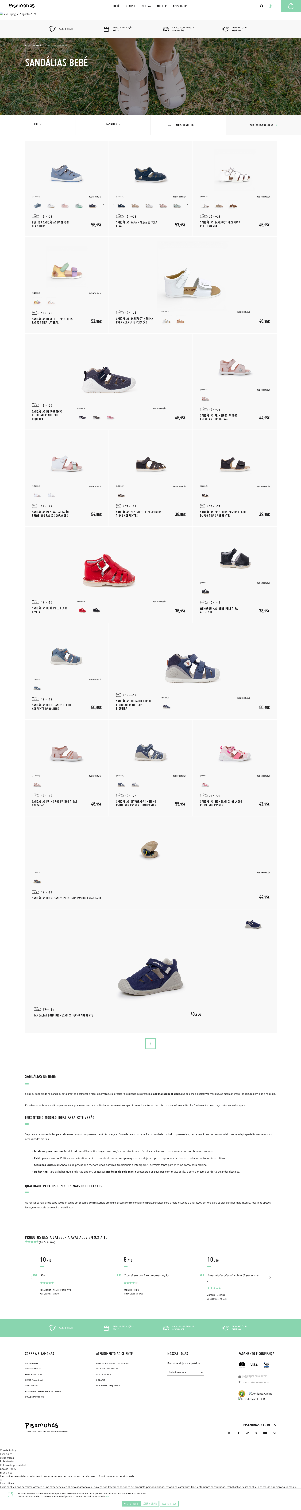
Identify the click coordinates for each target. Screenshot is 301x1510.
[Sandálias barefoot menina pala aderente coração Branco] (166, 320)
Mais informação (95, 197)
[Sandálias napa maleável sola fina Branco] (149, 205)
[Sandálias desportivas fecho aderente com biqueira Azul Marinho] (82, 416)
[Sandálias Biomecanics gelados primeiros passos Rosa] (205, 784)
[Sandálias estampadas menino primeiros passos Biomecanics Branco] (135, 784)
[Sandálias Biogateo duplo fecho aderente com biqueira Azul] (166, 706)
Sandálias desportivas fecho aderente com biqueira (47, 415)
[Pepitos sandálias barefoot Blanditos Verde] (79, 205)
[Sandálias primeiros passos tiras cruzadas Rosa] (37, 784)
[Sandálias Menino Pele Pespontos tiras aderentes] (151, 460)
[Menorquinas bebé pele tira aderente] (235, 556)
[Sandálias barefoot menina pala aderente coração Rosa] (180, 320)
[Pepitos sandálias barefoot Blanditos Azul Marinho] (93, 205)
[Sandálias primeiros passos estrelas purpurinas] (235, 363)
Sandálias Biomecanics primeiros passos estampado (66, 898)
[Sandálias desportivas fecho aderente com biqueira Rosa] (110, 416)
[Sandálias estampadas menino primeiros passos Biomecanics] (151, 749)
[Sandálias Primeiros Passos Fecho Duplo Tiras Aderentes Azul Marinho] (205, 494)
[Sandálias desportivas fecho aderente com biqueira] (109, 372)
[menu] (150, 6)
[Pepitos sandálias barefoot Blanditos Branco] (51, 205)
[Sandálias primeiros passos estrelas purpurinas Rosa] (205, 398)
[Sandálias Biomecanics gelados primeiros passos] (235, 749)
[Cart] (291, 6)
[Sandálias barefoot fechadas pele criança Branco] (205, 205)
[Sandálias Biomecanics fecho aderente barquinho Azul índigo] (37, 687)
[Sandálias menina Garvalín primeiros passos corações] (67, 460)
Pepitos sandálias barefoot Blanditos (51, 224)
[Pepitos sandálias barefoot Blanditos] (67, 170)
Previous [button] (30, 204)
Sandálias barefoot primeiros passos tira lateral (52, 320)
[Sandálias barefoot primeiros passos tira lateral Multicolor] (37, 301)
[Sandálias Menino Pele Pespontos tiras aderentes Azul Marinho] (121, 494)
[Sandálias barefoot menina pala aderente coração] (193, 276)
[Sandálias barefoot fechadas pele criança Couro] (233, 205)
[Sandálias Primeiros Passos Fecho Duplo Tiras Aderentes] (235, 460)
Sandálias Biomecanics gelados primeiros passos (221, 803)
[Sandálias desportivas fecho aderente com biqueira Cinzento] (96, 416)
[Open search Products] (261, 6)
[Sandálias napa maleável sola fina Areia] (135, 205)
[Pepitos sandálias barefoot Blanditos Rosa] (65, 205)
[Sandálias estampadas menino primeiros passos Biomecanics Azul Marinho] (121, 784)
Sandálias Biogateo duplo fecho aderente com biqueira (133, 704)
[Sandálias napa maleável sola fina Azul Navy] (121, 205)
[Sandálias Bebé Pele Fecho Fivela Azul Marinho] (96, 610)
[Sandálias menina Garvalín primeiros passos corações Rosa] (37, 494)
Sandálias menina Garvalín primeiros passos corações (50, 513)
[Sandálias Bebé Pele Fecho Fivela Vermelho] (82, 610)
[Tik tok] (247, 1433)
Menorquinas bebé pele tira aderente (219, 610)
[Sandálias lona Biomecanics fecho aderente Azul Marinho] (253, 922)
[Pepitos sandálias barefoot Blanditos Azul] (37, 205)
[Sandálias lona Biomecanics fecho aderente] (151, 971)
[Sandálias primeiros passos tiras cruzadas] (67, 749)
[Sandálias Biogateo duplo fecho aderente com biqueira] (193, 662)
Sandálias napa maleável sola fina (136, 224)
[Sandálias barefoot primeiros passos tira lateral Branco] (51, 301)
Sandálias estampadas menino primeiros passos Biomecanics (136, 803)
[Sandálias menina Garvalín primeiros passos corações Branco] (51, 494)
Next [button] (104, 204)
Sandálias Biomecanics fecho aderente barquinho (51, 706)
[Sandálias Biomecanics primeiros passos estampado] (151, 846)
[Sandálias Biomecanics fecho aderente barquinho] (67, 653)
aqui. (107, 1496)
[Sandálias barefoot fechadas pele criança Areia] (219, 205)
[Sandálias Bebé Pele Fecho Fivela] (109, 566)
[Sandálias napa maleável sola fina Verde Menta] (177, 205)
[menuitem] (116, 6)
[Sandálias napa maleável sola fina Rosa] (163, 205)
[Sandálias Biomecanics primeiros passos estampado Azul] (37, 881)
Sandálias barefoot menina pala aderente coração (134, 320)
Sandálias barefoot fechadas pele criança (220, 224)
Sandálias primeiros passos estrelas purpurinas (218, 417)
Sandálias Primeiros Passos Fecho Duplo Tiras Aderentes (223, 513)
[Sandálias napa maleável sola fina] (151, 170)
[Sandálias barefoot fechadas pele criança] (235, 170)
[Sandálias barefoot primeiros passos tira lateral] (67, 267)
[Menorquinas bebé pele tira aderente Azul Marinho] (205, 591)
